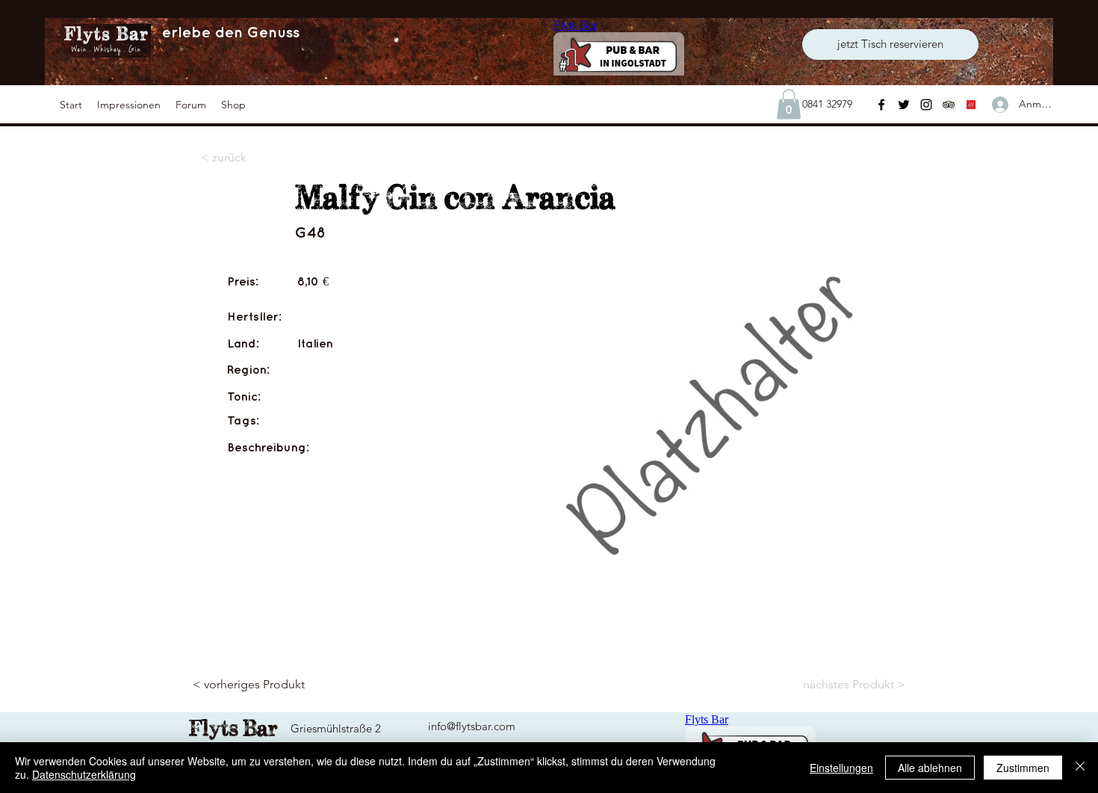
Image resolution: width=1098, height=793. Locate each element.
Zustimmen (1022, 767)
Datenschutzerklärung (84, 774)
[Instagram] (926, 104)
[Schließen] (1080, 767)
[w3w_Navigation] (971, 104)
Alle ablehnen (930, 767)
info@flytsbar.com (471, 726)
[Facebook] (881, 104)
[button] (129, 104)
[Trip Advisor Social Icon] (948, 104)
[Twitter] (903, 104)
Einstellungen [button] (841, 767)
